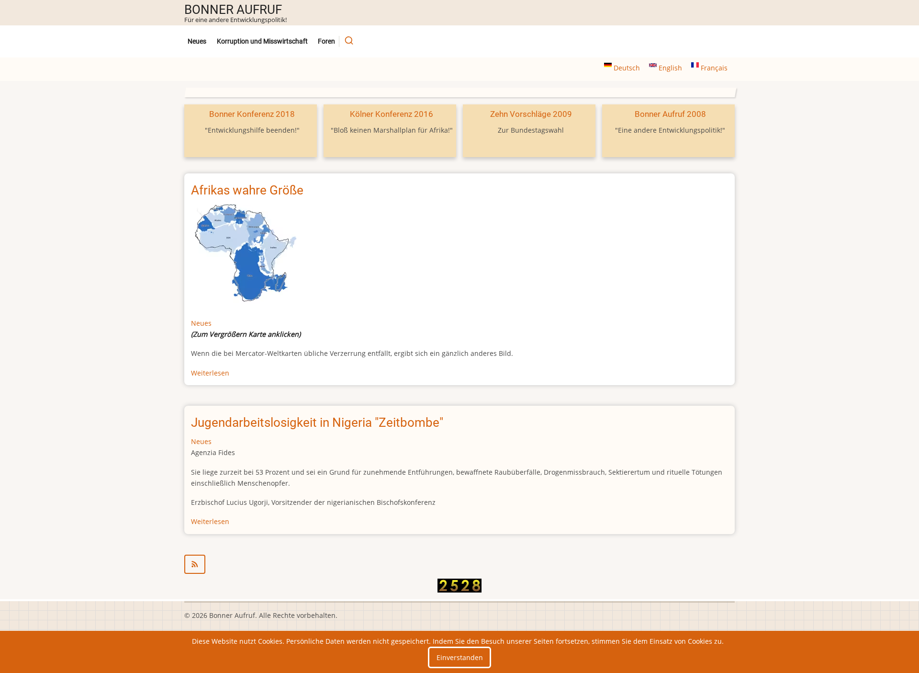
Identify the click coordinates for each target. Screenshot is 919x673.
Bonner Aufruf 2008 (670, 114)
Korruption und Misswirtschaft (262, 41)
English (670, 67)
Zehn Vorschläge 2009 (531, 114)
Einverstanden (460, 657)
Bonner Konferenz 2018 (252, 114)
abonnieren (459, 564)
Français (713, 67)
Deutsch (627, 67)
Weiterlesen (210, 372)
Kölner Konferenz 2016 (391, 114)
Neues (197, 41)
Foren (326, 41)
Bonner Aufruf (233, 9)
